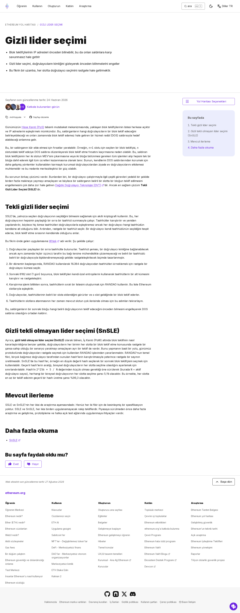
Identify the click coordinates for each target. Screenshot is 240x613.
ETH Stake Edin (60, 570)
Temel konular (105, 547)
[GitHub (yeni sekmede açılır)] (107, 594)
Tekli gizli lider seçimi (203, 125)
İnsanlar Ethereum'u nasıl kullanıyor (24, 576)
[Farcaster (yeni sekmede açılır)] (116, 594)
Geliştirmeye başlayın (109, 528)
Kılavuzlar (57, 509)
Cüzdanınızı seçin (61, 516)
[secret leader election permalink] (4, 206)
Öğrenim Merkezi (14, 509)
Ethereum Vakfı (152, 547)
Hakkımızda (50, 602)
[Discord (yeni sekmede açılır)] (133, 594)
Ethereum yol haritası (20, 24)
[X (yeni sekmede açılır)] (124, 594)
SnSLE (14, 440)
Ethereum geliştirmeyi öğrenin (114, 535)
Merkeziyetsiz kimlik (62, 563)
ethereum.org (15, 493)
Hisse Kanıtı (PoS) (33, 127)
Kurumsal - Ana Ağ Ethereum (114, 560)
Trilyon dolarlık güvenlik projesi (208, 560)
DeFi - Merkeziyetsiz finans (66, 547)
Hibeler (102, 541)
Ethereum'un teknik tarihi (204, 528)
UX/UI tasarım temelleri (110, 553)
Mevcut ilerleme (200, 141)
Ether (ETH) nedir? (15, 522)
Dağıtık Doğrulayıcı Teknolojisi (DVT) (79, 185)
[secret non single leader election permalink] (4, 330)
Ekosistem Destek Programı (160, 560)
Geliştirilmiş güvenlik (201, 522)
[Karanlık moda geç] (211, 6)
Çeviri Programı (152, 535)
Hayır (35, 464)
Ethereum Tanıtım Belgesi (204, 509)
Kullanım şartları (149, 602)
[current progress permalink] (4, 395)
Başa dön (226, 481)
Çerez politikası (168, 602)
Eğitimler (102, 516)
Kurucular (103, 566)
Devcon (150, 566)
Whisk (54, 241)
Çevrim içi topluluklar (155, 516)
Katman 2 (56, 576)
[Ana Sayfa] (7, 6)
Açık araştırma (198, 535)
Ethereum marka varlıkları (72, 602)
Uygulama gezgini (61, 528)
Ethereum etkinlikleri (155, 522)
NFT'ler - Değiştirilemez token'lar (70, 541)
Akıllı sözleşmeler (14, 541)
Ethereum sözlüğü (14, 582)
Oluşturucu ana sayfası (110, 509)
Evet (16, 464)
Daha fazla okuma (202, 147)
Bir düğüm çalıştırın (15, 553)
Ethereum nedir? (14, 516)
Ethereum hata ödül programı (160, 541)
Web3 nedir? (12, 535)
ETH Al (55, 522)
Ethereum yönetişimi (201, 547)
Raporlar (195, 553)
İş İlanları (114, 602)
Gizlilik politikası (130, 602)
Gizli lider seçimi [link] (51, 24)
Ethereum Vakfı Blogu (157, 553)
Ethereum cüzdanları (16, 528)
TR (227, 6)
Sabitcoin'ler (58, 535)
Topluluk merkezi (153, 509)
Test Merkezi (12, 570)
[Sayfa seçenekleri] (25, 117)
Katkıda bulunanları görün (43, 106)
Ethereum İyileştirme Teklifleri (207, 541)
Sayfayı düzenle (39, 117)
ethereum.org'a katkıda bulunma (161, 528)
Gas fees (10, 547)
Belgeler (102, 522)
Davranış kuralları (98, 602)
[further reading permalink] (4, 430)
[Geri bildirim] (233, 606)
